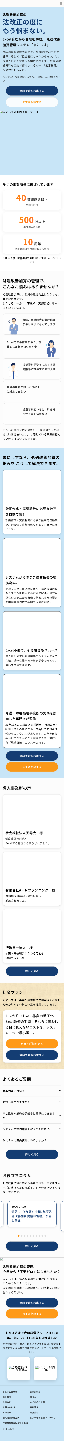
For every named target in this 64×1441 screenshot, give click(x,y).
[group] (32, 1214)
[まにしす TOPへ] (14, 3)
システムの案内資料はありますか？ (25, 1140)
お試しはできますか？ (16, 1102)
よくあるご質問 (37, 1402)
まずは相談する (32, 102)
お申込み (7, 1412)
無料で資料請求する (32, 91)
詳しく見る (32, 971)
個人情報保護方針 (11, 1417)
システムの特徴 (10, 1391)
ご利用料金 (35, 1391)
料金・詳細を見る (32, 1044)
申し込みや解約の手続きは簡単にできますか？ (29, 1116)
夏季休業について (14, 1091)
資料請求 (34, 1407)
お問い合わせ (9, 1407)
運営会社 (34, 1412)
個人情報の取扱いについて (42, 1417)
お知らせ (7, 1402)
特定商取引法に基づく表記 (15, 1422)
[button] (19, 1236)
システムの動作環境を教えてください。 (27, 1129)
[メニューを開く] (61, 3)
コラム (33, 1396)
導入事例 (7, 1396)
